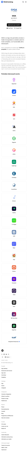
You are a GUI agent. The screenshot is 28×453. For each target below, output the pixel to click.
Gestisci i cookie (4, 360)
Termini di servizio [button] (5, 445)
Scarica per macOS (15, 25)
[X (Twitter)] (1, 354)
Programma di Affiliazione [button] (7, 415)
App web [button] (3, 372)
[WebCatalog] (2, 350)
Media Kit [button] (3, 428)
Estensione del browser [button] (6, 370)
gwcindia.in (14, 18)
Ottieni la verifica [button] (5, 396)
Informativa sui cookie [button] (6, 439)
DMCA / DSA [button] (4, 447)
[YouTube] (6, 354)
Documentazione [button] (5, 409)
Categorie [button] (3, 387)
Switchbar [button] (3, 375)
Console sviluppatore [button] (6, 394)
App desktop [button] (4, 368)
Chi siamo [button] (3, 424)
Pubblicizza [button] (4, 400)
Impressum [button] (3, 449)
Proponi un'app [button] (4, 398)
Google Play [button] (18, 28)
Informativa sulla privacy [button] (7, 436)
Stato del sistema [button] (5, 417)
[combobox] (8, 357)
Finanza (14, 20)
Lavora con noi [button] (4, 426)
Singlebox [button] (3, 377)
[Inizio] (7, 2)
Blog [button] (2, 413)
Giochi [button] (2, 385)
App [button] (2, 383)
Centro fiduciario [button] (5, 434)
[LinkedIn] (4, 354)
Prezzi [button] (2, 406)
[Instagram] (8, 354)
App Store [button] (10, 28)
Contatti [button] (3, 411)
